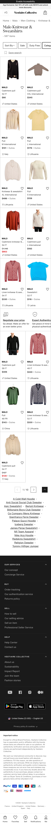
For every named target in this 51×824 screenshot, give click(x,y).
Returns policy (12, 598)
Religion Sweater (24, 542)
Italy (28, 808)
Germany (41, 806)
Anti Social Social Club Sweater (24, 502)
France (7, 806)
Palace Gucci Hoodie (24, 521)
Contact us (10, 647)
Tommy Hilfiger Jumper (25, 546)
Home (6, 20)
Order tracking (12, 589)
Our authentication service (19, 594)
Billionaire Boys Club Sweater (24, 510)
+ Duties (11, 147)
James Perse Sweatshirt (24, 528)
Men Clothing (28, 20)
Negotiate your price (14, 320)
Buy (7, 584)
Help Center (11, 642)
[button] (45, 13)
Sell (7, 608)
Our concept (11, 570)
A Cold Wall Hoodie (24, 499)
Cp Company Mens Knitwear (24, 513)
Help (7, 637)
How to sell (10, 613)
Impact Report (12, 671)
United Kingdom (18, 806)
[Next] (33, 490)
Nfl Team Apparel (24, 531)
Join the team (12, 675)
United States (31, 806)
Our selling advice (14, 618)
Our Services (12, 564)
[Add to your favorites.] (22, 87)
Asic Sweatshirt (13, 506)
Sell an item (11, 623)
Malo (15, 20)
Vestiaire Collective (17, 657)
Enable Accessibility (25, 1)
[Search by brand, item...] (6, 12)
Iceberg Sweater (24, 524)
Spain (23, 808)
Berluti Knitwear (35, 506)
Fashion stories (13, 680)
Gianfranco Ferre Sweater (24, 517)
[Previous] (17, 490)
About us (9, 662)
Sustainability (12, 666)
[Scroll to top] (45, 490)
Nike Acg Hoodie (23, 535)
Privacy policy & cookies (24, 726)
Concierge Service (14, 574)
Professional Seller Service (19, 627)
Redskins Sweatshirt (23, 539)
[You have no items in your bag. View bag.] (45, 13)
